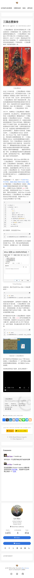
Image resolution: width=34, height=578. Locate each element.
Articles (29, 8)
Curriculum (17, 8)
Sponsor (17, 543)
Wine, (18, 415)
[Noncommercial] (10, 409)
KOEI (21, 415)
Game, (6, 415)
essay (13, 26)
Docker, (10, 415)
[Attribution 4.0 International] (17, 574)
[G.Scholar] (25, 548)
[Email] (21, 548)
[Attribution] (8, 409)
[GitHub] (23, 574)
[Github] (5, 548)
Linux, (15, 415)
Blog (24, 8)
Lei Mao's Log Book (6, 8)
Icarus (27, 568)
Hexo (23, 568)
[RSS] (29, 548)
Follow (18, 537)
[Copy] (29, 202)
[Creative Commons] (6, 409)
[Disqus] (17, 476)
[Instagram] (9, 548)
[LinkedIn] (17, 548)
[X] (13, 548)
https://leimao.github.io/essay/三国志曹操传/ (16, 401)
